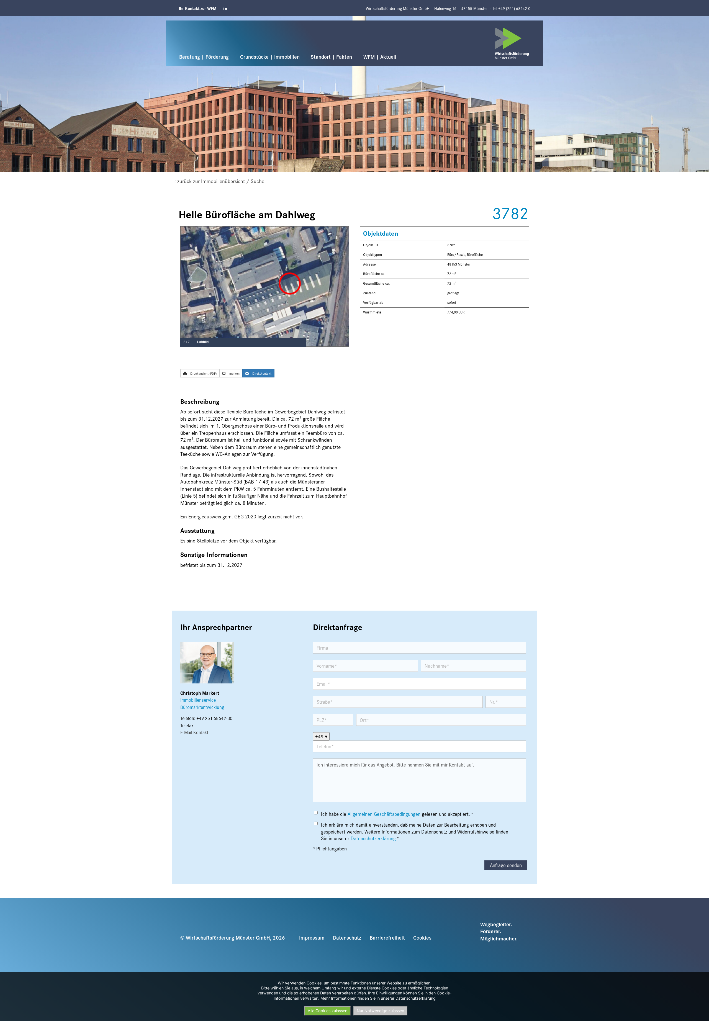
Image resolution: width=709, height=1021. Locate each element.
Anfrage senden (506, 865)
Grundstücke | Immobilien (270, 56)
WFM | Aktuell (379, 56)
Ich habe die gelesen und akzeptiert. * (397, 814)
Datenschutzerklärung (373, 838)
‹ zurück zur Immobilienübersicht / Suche (219, 181)
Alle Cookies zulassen (327, 1010)
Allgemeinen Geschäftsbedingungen (384, 814)
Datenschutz (347, 937)
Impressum (312, 937)
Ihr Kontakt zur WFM (197, 8)
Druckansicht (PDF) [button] (203, 373)
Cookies (422, 937)
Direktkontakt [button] (261, 373)
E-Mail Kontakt (194, 732)
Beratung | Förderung (204, 56)
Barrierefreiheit (387, 937)
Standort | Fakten (331, 56)
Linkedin (225, 8)
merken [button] (234, 373)
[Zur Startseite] (512, 43)
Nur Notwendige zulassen (380, 1010)
